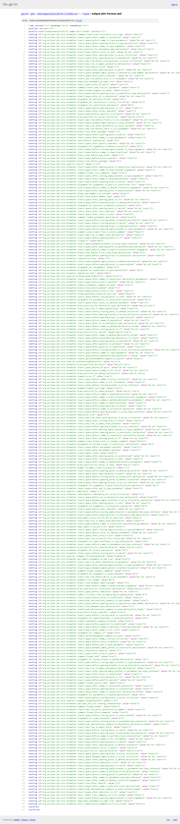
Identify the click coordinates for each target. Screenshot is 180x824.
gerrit (24, 13)
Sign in (174, 4)
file (78, 20)
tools (86, 13)
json (175, 819)
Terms (32, 819)
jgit (33, 13)
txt (168, 819)
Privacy (24, 819)
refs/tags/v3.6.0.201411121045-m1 (57, 13)
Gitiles (17, 819)
